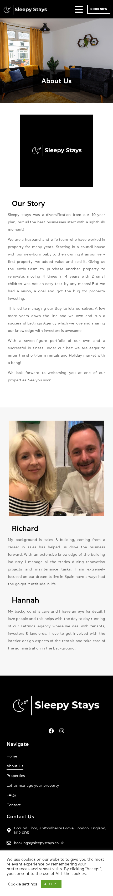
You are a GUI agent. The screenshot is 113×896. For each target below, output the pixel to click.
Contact (14, 805)
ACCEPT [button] (51, 884)
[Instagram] (61, 731)
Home (12, 756)
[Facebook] (51, 731)
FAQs (11, 795)
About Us (15, 766)
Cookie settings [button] (22, 884)
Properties (16, 775)
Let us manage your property (33, 785)
